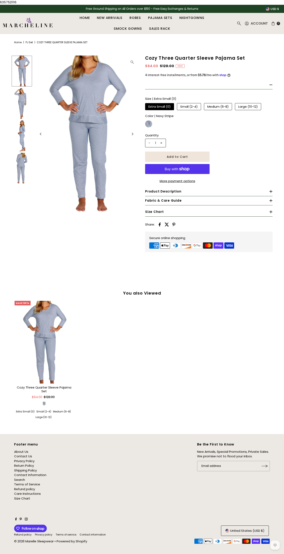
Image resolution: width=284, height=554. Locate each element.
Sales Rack (159, 28)
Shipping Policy (25, 470)
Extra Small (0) (159, 106)
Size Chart (22, 498)
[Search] (239, 23)
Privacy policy (43, 534)
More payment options (177, 181)
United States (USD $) (247, 530)
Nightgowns (191, 17)
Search (19, 480)
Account (259, 23)
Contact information (93, 534)
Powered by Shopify (72, 541)
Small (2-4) (189, 106)
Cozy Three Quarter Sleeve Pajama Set (44, 389)
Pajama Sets (160, 17)
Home (85, 17)
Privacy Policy (24, 461)
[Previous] (41, 133)
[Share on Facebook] (160, 224)
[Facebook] (16, 519)
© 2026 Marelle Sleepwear (34, 541)
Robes (135, 17)
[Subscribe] (264, 466)
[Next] (132, 133)
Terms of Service (27, 484)
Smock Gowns (128, 28)
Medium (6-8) (218, 106)
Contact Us (23, 456)
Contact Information (30, 475)
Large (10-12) (248, 106)
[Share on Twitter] (167, 224)
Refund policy (24, 489)
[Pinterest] (21, 519)
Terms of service (66, 534)
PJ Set (29, 42)
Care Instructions (27, 493)
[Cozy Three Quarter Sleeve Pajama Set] (44, 342)
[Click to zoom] (132, 62)
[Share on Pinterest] (174, 224)
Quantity (152, 135)
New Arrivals (109, 17)
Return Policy (24, 465)
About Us (21, 451)
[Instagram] (26, 519)
